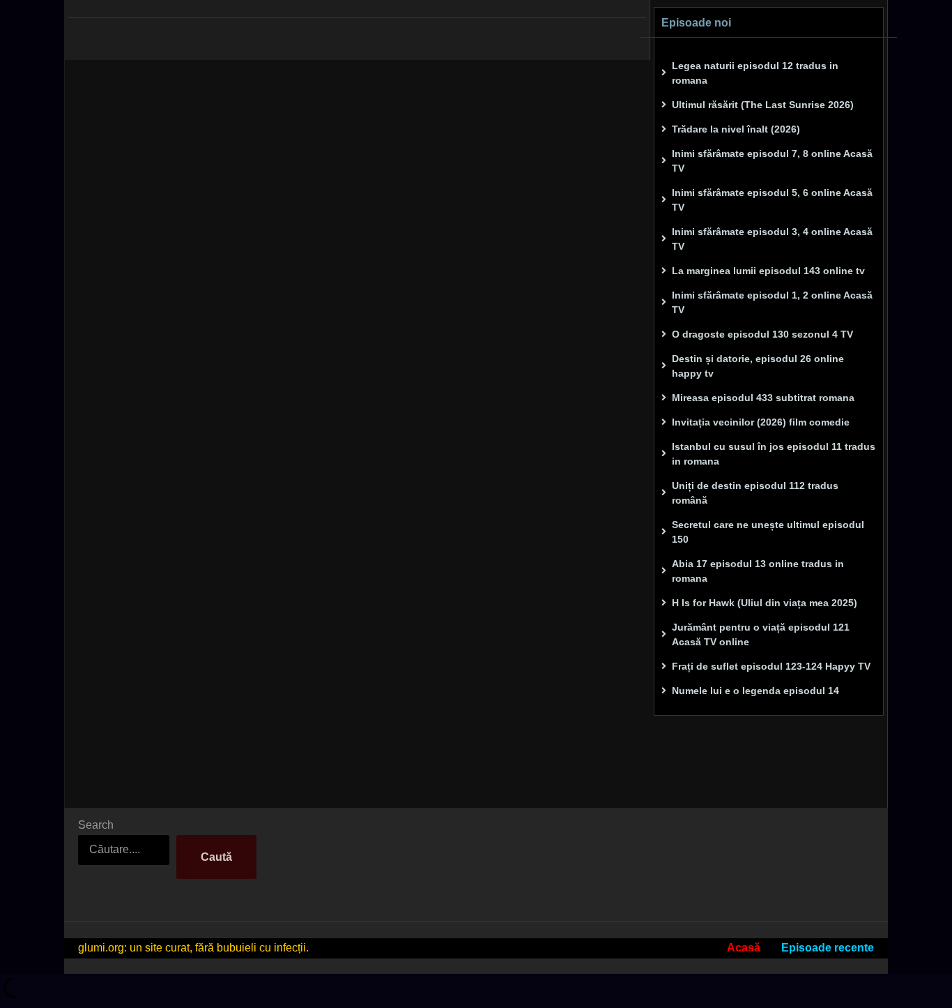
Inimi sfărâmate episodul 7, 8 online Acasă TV (772, 161)
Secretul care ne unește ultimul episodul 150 (768, 532)
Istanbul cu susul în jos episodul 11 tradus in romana (773, 454)
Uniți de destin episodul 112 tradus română (755, 493)
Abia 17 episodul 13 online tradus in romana (758, 571)
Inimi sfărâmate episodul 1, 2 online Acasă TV (772, 302)
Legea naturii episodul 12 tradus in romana (755, 73)
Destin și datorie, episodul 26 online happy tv (758, 366)
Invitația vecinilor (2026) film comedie (761, 422)
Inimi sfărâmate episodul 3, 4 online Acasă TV (772, 239)
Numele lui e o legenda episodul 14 (755, 690)
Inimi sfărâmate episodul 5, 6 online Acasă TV (772, 200)
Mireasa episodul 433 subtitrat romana (763, 397)
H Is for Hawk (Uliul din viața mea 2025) (764, 602)
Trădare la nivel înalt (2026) (736, 129)
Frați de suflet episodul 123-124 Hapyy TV (771, 666)
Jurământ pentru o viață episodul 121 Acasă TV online (761, 634)
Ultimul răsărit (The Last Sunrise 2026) (763, 104)
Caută (216, 857)
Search (96, 825)
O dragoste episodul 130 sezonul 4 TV (762, 334)
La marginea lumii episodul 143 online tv (768, 270)
